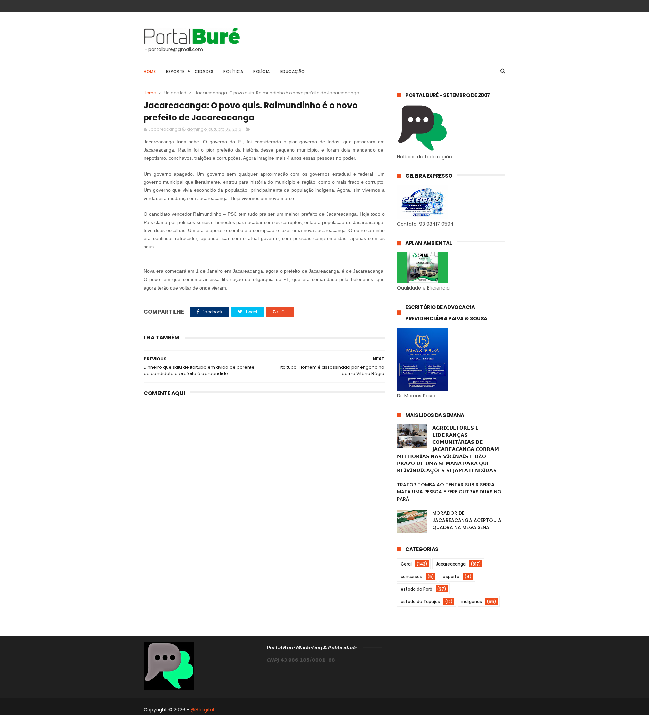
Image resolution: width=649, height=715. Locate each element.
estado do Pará (416, 589)
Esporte (175, 71)
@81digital (202, 709)
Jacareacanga (451, 564)
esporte (451, 576)
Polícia (261, 71)
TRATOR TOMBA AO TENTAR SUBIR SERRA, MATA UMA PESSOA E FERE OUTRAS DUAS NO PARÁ (449, 491)
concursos (411, 576)
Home (150, 71)
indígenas (471, 601)
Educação (292, 71)
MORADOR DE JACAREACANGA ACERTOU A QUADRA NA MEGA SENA (466, 520)
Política (233, 71)
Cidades (204, 71)
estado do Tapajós (420, 601)
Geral (406, 564)
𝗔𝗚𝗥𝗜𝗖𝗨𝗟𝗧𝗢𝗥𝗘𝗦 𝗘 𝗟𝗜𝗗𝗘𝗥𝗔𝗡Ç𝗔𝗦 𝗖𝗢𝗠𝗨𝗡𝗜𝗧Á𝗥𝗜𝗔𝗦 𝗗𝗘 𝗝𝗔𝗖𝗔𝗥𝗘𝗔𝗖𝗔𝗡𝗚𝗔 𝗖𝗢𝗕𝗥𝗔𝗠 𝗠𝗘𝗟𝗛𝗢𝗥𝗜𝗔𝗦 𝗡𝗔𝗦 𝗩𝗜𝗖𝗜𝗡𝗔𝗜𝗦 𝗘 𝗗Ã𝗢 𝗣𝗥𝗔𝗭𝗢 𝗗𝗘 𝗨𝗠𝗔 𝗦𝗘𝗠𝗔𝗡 (448, 449)
